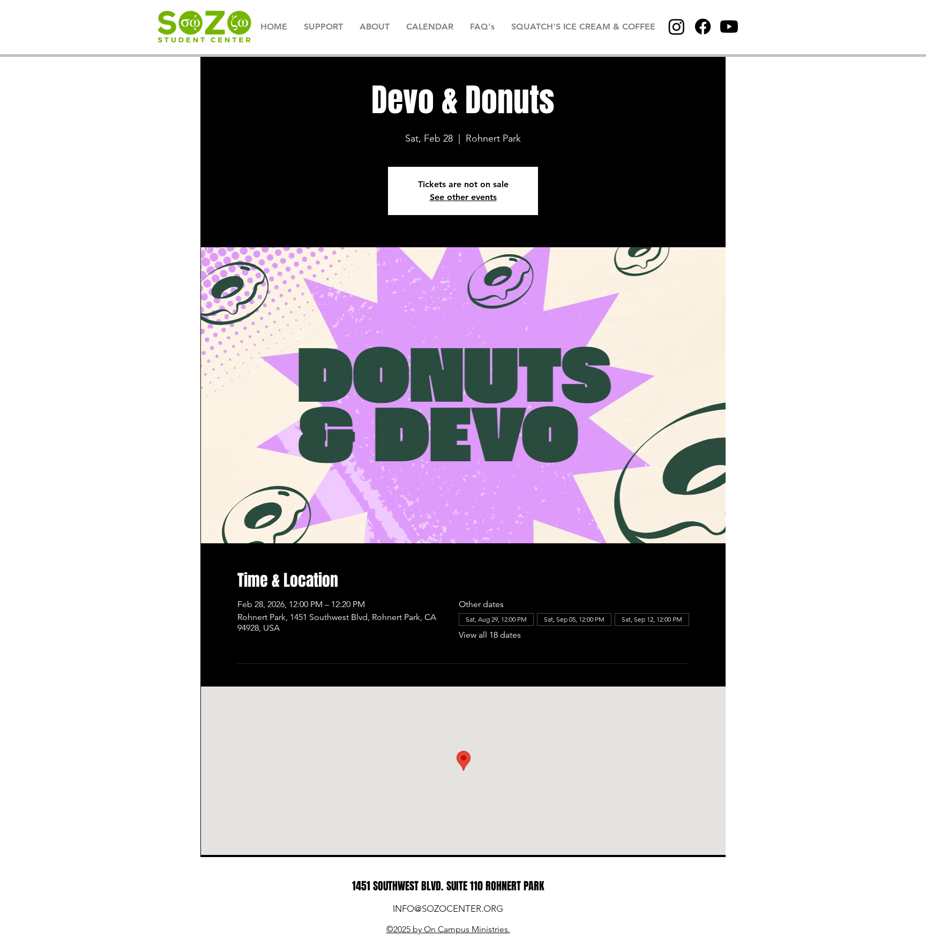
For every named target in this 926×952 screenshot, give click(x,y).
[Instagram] (676, 26)
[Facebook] (702, 26)
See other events (463, 197)
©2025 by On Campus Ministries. (448, 929)
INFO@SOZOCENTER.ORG (448, 908)
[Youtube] (729, 26)
